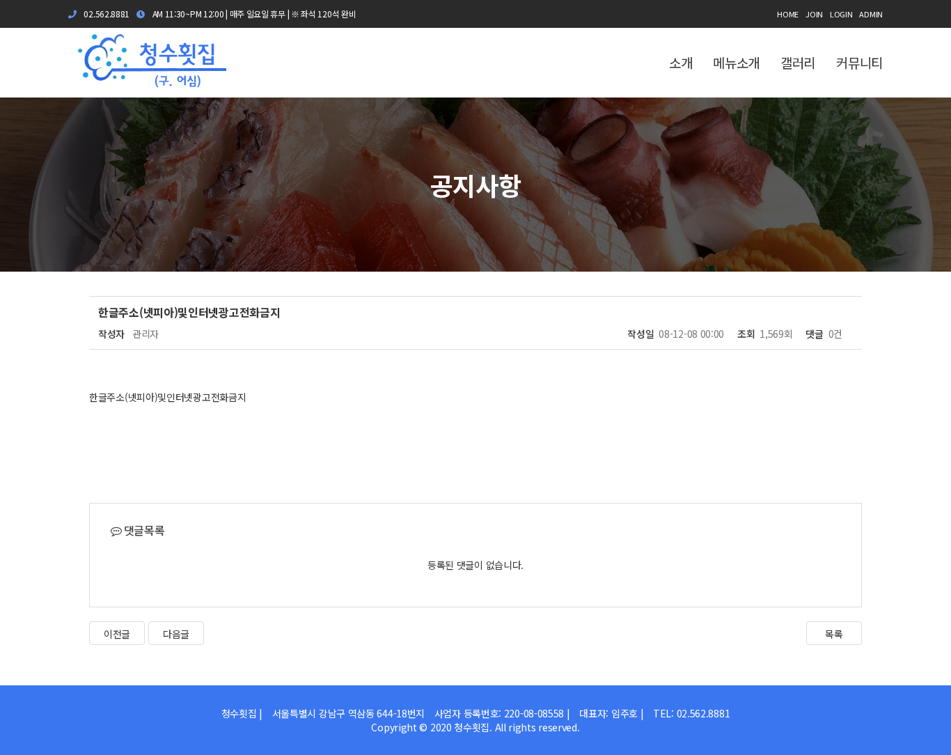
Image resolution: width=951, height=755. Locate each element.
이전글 (117, 634)
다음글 (176, 634)
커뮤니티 (859, 62)
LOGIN (841, 14)
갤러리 (797, 62)
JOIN (814, 14)
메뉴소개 (736, 62)
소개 (680, 62)
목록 (833, 634)
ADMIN (871, 14)
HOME (788, 14)
